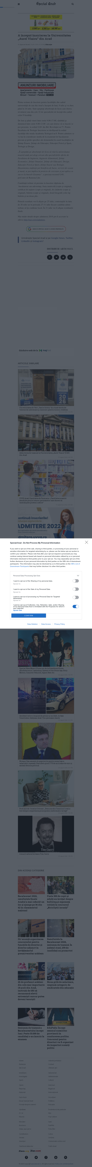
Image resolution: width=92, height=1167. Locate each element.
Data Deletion (32, 624)
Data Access (46, 624)
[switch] (76, 580)
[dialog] (46, 583)
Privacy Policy (59, 624)
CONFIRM (28, 616)
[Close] (87, 543)
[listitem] (46, 575)
